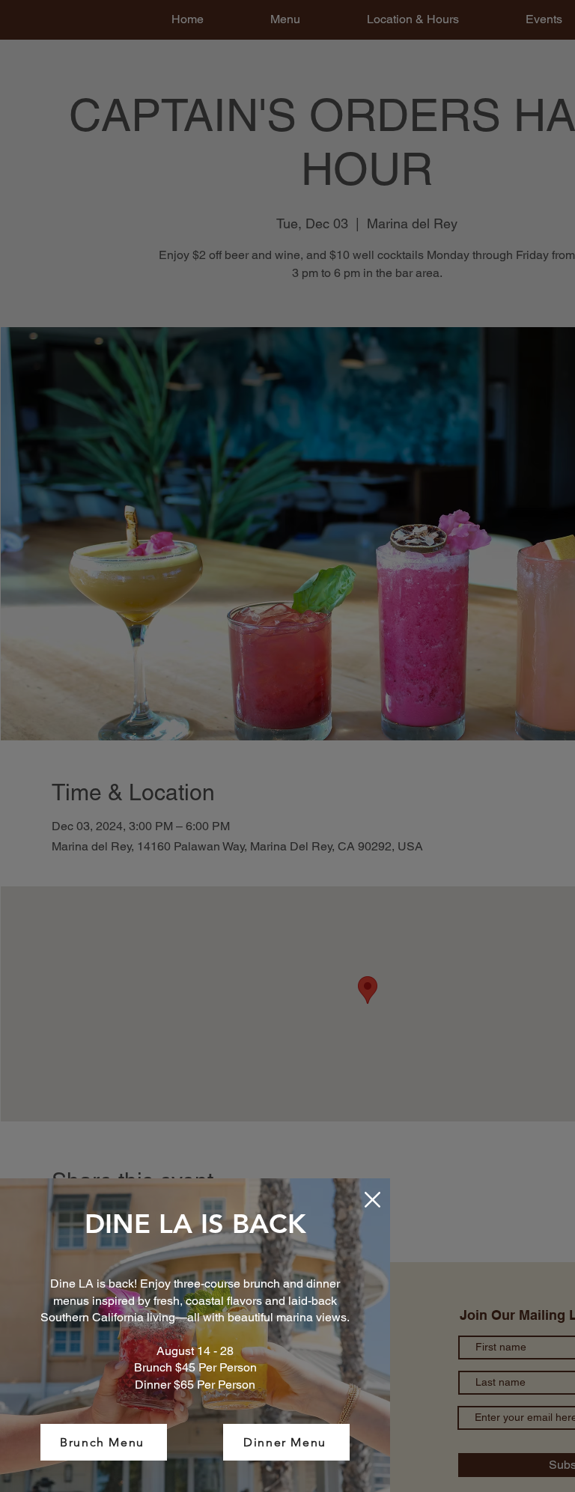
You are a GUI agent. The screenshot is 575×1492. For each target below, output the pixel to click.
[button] (372, 1200)
